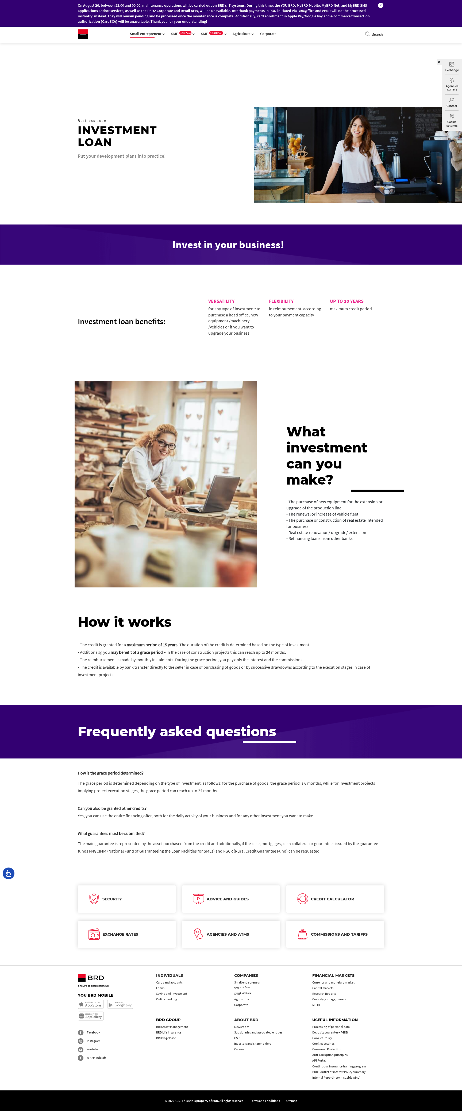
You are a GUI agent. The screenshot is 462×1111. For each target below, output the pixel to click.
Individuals (169, 975)
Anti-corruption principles (330, 1055)
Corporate (268, 33)
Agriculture (242, 33)
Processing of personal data (331, 1027)
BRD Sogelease (166, 1038)
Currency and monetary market (333, 982)
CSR (237, 1038)
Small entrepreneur (146, 33)
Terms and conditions (265, 1101)
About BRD (246, 1019)
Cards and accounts (169, 982)
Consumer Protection (326, 1049)
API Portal (319, 1060)
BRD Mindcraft (96, 1058)
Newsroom (241, 1027)
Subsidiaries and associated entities (258, 1032)
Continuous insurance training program (339, 1066)
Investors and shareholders (252, 1044)
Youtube (92, 1049)
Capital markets (322, 988)
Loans (160, 988)
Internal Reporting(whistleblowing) (336, 1077)
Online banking (166, 999)
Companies (246, 975)
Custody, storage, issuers (329, 999)
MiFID (316, 1005)
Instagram (93, 1041)
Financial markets (333, 975)
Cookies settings (323, 1044)
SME (181, 33)
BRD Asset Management (172, 1027)
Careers (239, 1049)
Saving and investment (171, 994)
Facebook (93, 1032)
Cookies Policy (322, 1038)
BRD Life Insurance (168, 1032)
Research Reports (324, 994)
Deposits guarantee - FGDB (330, 1032)
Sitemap (291, 1101)
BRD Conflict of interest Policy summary (339, 1072)
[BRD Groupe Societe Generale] (83, 34)
